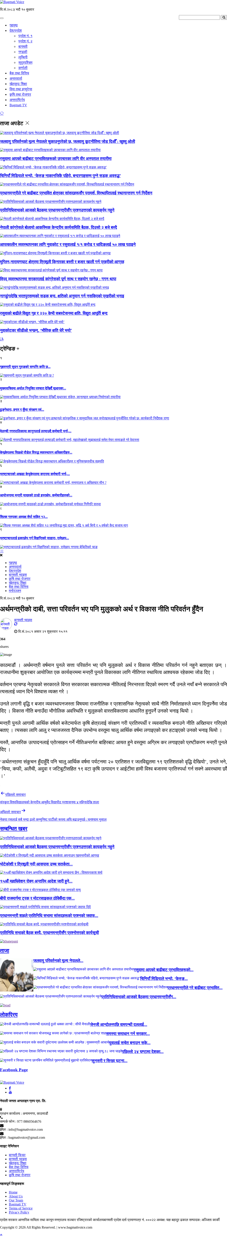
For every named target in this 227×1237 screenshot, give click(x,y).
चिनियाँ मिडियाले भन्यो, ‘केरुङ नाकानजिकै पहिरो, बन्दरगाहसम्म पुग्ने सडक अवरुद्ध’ (60, 175)
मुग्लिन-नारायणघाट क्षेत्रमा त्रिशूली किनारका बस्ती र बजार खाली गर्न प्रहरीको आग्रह (62, 261)
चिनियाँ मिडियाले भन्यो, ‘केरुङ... (164, 978)
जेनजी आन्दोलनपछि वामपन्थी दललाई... (118, 1024)
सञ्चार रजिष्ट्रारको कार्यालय (85, 1220)
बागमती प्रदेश (113, 1220)
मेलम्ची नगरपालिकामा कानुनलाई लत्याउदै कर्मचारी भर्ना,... (35, 431)
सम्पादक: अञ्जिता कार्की (204, 1220)
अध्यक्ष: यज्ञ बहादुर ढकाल (172, 1220)
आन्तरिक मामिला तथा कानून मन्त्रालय (42, 1220)
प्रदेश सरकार (9, 1220)
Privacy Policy (19, 1212)
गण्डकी (22, 52)
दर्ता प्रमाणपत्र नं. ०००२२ (139, 1220)
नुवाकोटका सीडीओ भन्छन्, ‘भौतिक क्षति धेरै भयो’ (36, 330)
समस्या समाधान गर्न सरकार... (128, 1033)
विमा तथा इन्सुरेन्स (21, 89)
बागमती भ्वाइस (18, 575)
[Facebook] (10, 1088)
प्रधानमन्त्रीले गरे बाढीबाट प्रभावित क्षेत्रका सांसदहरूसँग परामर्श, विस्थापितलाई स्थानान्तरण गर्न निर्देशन (76, 193)
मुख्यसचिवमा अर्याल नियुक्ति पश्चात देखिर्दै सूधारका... (33, 388)
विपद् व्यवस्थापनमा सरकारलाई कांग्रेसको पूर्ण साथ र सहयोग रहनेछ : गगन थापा (58, 279)
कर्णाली (22, 68)
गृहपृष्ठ (14, 25)
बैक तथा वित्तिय (19, 73)
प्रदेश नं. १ (25, 36)
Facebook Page (14, 1069)
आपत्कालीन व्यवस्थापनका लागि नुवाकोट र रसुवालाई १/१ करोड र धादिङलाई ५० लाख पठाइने (68, 244)
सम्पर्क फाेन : (8, 1121)
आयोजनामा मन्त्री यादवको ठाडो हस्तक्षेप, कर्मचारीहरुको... (36, 495)
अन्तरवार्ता (16, 78)
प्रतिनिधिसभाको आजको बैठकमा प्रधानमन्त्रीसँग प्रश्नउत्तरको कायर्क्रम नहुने (57, 210)
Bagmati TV (18, 105)
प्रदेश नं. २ (25, 41)
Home (13, 1192)
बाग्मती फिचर (17, 1155)
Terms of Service (21, 1208)
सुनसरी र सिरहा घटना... (109, 1060)
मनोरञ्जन (15, 591)
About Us (16, 1196)
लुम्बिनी (22, 57)
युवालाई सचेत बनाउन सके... (130, 1042)
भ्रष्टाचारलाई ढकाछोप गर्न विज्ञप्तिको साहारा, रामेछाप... (34, 538)
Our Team (16, 1200)
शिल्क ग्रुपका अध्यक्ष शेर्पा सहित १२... (24, 517)
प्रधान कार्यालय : (11, 1113)
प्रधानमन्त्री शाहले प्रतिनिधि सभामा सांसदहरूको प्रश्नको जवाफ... (49, 915)
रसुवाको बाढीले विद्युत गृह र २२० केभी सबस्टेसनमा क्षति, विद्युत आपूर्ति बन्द (54, 313)
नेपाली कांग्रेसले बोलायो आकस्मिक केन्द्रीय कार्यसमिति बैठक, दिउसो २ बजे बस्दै (58, 227)
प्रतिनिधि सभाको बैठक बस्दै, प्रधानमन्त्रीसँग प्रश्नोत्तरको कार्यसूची (49, 932)
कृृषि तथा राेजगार (20, 94)
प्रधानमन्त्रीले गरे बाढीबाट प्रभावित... (195, 987)
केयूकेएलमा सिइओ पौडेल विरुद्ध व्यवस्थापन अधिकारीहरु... (36, 452)
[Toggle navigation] (2, 18)
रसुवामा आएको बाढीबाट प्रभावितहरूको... (164, 969)
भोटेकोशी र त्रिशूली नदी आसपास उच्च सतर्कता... (36, 864)
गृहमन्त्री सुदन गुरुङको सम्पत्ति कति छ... (25, 367)
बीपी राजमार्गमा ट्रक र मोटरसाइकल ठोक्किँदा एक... (37, 898)
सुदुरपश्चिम (25, 62)
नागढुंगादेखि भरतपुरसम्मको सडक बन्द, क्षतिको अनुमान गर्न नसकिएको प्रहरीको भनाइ (62, 296)
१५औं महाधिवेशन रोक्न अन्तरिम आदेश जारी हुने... (36, 881)
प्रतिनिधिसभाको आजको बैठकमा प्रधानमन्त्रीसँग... (138, 996)
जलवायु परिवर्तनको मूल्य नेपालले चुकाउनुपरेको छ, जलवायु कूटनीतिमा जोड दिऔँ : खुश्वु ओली (67, 141)
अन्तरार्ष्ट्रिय (17, 100)
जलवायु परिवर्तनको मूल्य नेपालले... (58, 960)
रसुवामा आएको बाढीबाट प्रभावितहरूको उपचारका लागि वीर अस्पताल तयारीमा (56, 158)
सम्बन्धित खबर (13, 829)
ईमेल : (4, 1129)
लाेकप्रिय (9, 1015)
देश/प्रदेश (16, 30)
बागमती (22, 46)
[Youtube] (10, 1092)
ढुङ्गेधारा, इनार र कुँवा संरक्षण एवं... (22, 409)
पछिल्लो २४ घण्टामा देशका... (143, 1051)
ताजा (4, 951)
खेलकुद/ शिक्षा (18, 84)
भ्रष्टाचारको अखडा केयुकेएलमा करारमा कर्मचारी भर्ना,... (35, 474)
